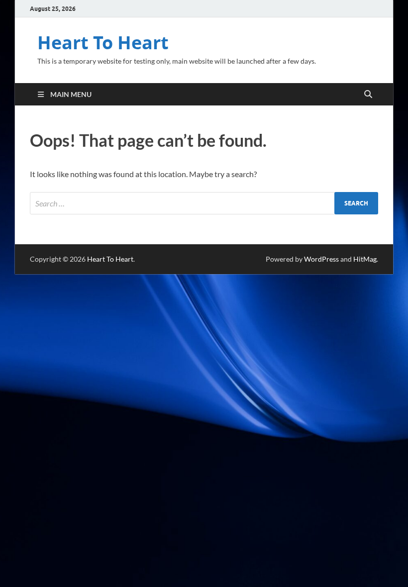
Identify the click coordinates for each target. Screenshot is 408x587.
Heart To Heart (103, 42)
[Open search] (368, 94)
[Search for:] (204, 203)
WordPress (321, 259)
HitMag (365, 259)
